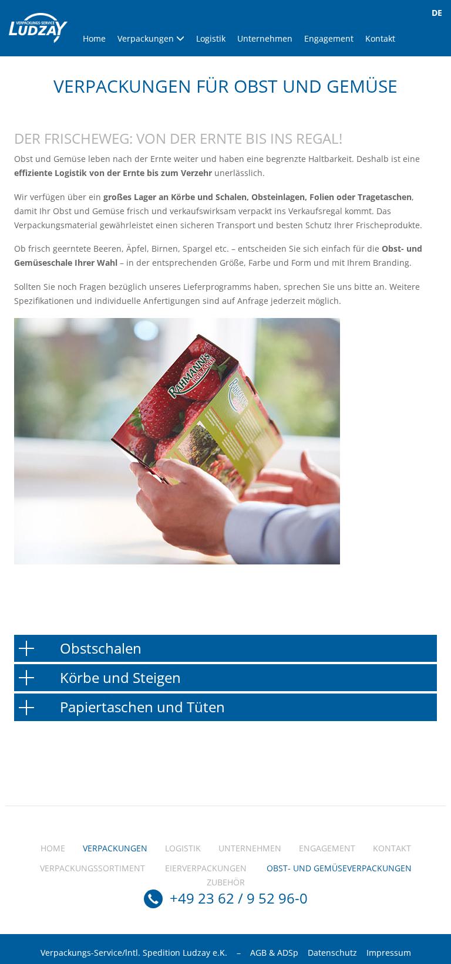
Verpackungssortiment (92, 868)
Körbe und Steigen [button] (120, 677)
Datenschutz (332, 952)
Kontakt (380, 38)
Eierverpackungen (206, 868)
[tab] (225, 648)
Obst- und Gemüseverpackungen (339, 868)
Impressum (388, 952)
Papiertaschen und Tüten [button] (142, 706)
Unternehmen (264, 38)
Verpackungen (146, 38)
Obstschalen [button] (101, 648)
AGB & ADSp (274, 952)
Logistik (211, 38)
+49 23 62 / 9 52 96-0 (239, 898)
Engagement (329, 38)
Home (94, 38)
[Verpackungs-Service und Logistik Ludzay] (38, 28)
